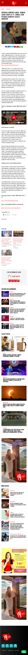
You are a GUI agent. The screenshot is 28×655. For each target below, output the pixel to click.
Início (2, 9)
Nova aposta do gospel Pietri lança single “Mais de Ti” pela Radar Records (6, 260)
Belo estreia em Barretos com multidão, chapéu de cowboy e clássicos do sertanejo (17, 295)
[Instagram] (12, 280)
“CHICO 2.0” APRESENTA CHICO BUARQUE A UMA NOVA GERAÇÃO (17, 318)
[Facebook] (7, 48)
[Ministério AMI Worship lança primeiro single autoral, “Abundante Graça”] (18, 234)
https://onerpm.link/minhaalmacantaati (9, 65)
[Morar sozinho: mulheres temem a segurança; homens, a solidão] (14, 343)
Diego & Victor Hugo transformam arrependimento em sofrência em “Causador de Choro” (17, 302)
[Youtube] (18, 280)
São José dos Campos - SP (16, 534)
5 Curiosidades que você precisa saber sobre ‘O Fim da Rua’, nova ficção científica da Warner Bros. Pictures (13, 431)
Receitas (12, 490)
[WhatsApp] (21, 48)
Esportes (5, 402)
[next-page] (5, 544)
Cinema (5, 428)
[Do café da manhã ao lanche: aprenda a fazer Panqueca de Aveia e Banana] (5, 504)
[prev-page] (2, 544)
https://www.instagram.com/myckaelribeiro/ (11, 208)
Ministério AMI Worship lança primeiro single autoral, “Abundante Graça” (18, 241)
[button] (24, 651)
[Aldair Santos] (10, 276)
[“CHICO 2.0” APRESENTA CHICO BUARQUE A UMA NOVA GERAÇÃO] (5, 318)
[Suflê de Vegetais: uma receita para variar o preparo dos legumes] (5, 493)
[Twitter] (12, 48)
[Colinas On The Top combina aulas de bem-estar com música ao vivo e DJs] (5, 536)
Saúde (11, 512)
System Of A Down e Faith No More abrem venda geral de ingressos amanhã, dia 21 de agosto (17, 326)
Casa (4, 353)
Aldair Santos (16, 276)
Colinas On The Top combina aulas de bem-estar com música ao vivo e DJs (18, 537)
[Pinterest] (16, 48)
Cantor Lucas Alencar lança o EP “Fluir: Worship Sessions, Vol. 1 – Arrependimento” (6, 241)
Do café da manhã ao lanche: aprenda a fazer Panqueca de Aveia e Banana (18, 505)
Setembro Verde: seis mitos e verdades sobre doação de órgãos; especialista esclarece (17, 515)
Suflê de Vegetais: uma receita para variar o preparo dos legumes (17, 494)
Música (8, 9)
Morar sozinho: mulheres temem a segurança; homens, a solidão (12, 355)
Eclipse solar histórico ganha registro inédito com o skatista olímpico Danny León (14, 405)
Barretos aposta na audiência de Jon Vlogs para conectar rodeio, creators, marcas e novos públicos (17, 311)
